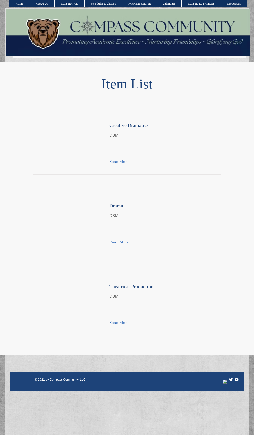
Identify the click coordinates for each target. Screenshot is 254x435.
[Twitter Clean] (231, 379)
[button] (122, 161)
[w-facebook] (225, 382)
